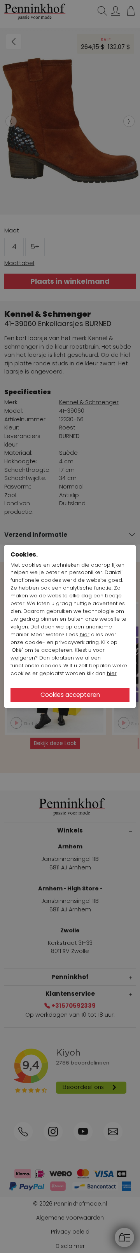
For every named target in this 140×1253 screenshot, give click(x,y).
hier (84, 634)
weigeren (22, 657)
